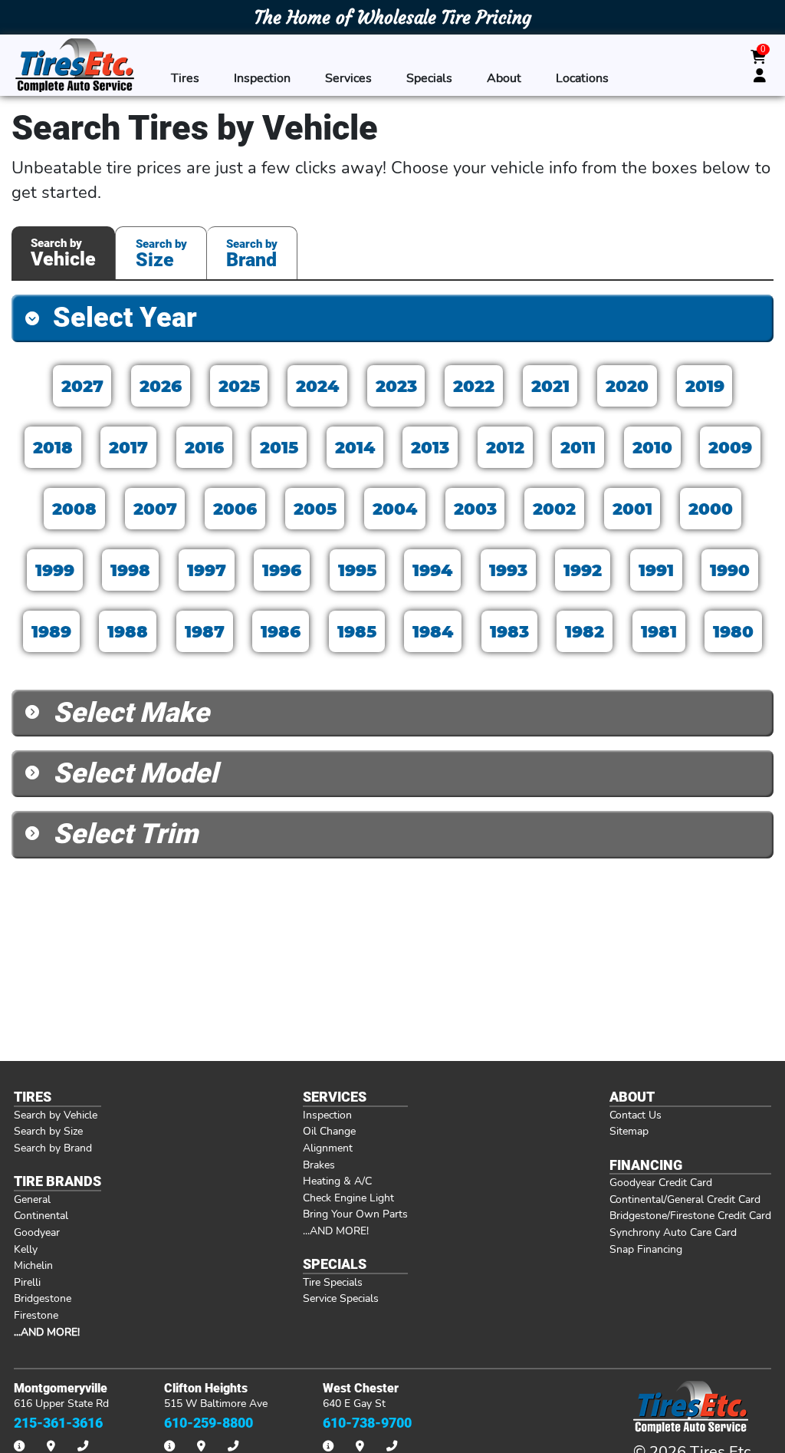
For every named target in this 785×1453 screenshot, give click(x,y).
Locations (582, 78)
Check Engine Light (348, 1197)
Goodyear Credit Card (660, 1182)
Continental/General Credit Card (684, 1199)
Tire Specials (333, 1282)
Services (348, 78)
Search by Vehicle (55, 1114)
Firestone (36, 1315)
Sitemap (629, 1130)
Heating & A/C (337, 1180)
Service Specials (341, 1298)
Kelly (26, 1249)
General (32, 1199)
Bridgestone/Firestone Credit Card (690, 1215)
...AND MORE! (336, 1230)
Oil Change (329, 1130)
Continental (41, 1215)
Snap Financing (645, 1249)
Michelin (33, 1265)
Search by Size (48, 1130)
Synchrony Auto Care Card (673, 1232)
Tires (185, 78)
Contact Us (635, 1114)
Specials (429, 78)
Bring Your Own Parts (355, 1213)
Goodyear (37, 1232)
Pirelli (27, 1282)
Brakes (319, 1164)
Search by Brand (53, 1147)
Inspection (262, 78)
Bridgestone (42, 1298)
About (504, 78)
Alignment (328, 1147)
